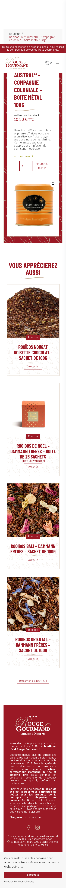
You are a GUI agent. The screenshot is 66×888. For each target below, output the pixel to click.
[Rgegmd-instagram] (37, 827)
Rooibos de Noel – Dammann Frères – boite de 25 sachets (33, 451)
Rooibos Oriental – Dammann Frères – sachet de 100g (33, 644)
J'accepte (33, 874)
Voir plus (17, 867)
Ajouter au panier (42, 166)
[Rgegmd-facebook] (28, 827)
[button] (57, 63)
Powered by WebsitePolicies (19, 881)
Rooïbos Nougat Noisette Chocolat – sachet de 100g (33, 352)
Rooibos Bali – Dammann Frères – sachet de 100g (33, 549)
